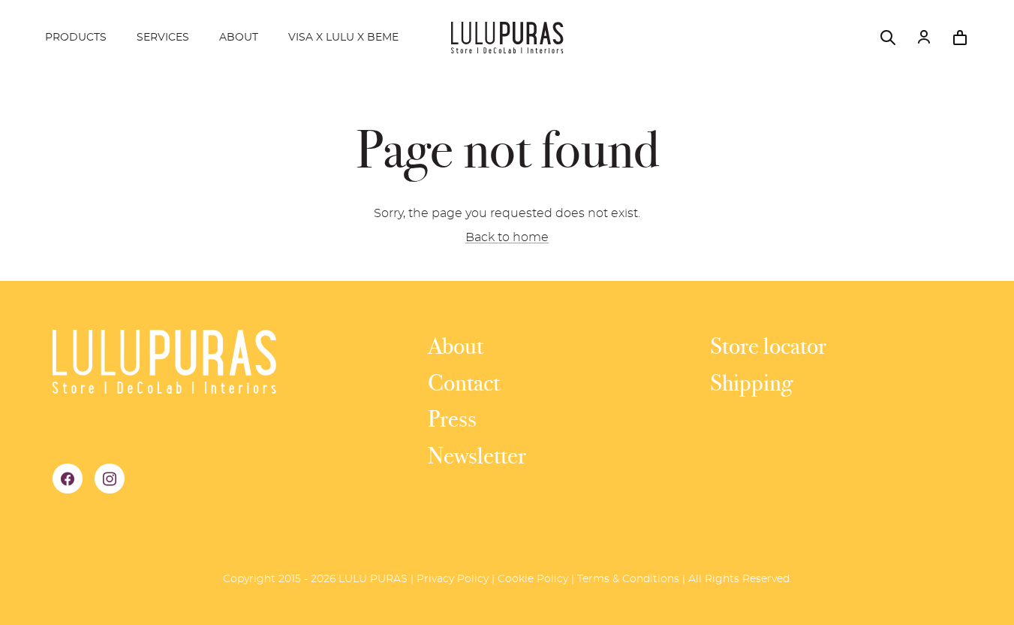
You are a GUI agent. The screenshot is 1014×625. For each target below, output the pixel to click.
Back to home (507, 237)
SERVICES (163, 37)
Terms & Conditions (628, 579)
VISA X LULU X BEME (343, 37)
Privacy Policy (453, 579)
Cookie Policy (533, 579)
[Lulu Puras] (507, 37)
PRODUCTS (76, 37)
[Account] (924, 38)
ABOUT (238, 37)
